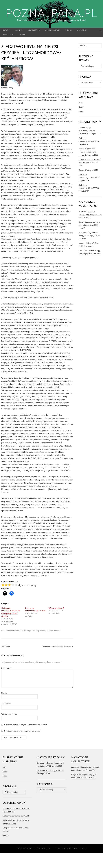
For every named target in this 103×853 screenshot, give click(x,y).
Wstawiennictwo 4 (56, 608)
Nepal (81, 111)
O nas (22, 35)
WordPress (45, 848)
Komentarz (6, 668)
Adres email (6, 704)
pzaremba (42, 631)
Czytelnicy (8, 35)
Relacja (81, 170)
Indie (80, 103)
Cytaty (6, 30)
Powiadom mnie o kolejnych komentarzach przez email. (26, 725)
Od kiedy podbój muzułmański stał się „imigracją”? (87, 131)
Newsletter (34, 30)
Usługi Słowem (53, 30)
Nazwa (4, 693)
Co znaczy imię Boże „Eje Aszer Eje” (58, 646)
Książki (18, 30)
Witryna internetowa (9, 714)
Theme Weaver (79, 848)
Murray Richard (15, 631)
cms (80, 251)
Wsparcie (81, 30)
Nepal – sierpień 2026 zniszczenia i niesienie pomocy (87, 152)
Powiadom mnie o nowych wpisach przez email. (22, 731)
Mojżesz (5, 646)
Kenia (69, 30)
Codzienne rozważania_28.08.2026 (16, 816)
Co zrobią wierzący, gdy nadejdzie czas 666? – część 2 (90, 214)
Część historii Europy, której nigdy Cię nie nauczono (89, 236)
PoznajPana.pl (51, 12)
